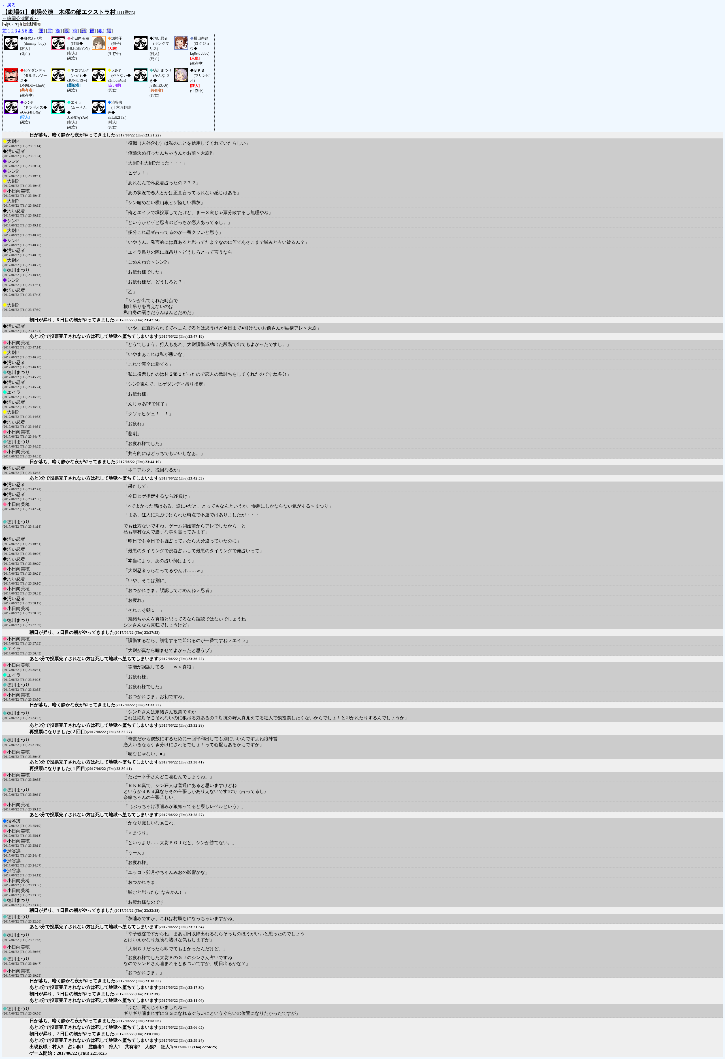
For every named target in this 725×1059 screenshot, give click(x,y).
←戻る (9, 5)
